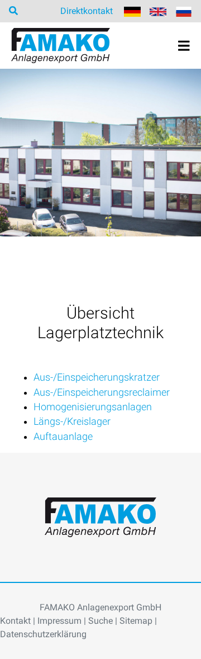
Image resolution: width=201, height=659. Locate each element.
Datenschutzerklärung (43, 634)
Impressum (59, 620)
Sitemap (135, 620)
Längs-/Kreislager (72, 421)
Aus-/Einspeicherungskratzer (97, 377)
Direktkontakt (86, 11)
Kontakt (15, 620)
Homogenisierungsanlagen (93, 407)
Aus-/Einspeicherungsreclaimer (102, 392)
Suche (100, 620)
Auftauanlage (63, 436)
